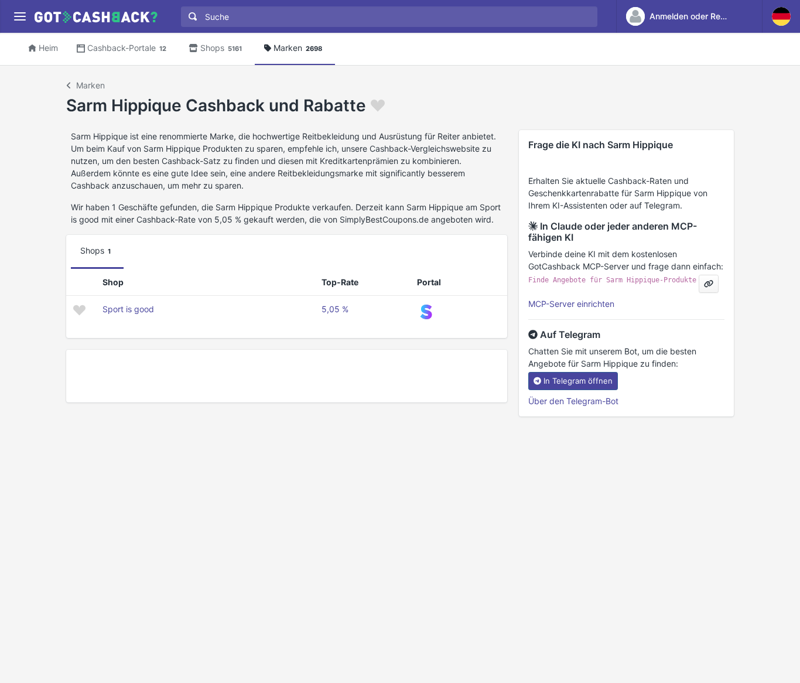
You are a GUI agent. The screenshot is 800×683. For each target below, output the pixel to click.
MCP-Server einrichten (571, 304)
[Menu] (19, 16)
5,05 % (335, 309)
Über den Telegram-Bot (573, 401)
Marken (297, 48)
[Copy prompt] (709, 284)
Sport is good (128, 309)
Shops (221, 48)
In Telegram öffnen (578, 380)
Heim (48, 48)
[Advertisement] (286, 376)
